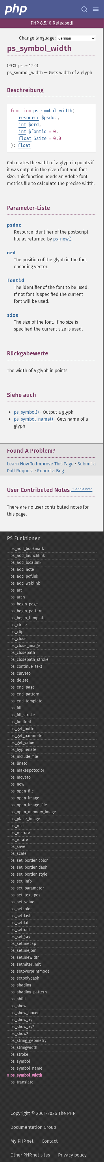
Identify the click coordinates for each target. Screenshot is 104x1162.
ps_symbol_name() (33, 419)
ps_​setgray (20, 936)
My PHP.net (22, 1141)
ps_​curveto (20, 673)
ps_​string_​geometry (28, 1040)
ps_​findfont (20, 721)
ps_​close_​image (25, 645)
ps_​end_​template (26, 701)
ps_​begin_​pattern (26, 611)
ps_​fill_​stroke (22, 715)
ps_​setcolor (21, 909)
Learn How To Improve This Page (40, 464)
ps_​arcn (17, 597)
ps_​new (17, 784)
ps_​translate (22, 1082)
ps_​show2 (19, 1033)
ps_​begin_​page (24, 604)
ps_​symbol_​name (26, 1068)
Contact (50, 1141)
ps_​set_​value (22, 902)
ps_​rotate (19, 839)
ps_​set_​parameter (27, 888)
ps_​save (17, 846)
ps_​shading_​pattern (28, 992)
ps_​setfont (20, 929)
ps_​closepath (22, 652)
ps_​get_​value (22, 742)
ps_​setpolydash (24, 978)
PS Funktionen (24, 538)
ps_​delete (19, 680)
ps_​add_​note (22, 569)
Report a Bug (50, 470)
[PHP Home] (16, 9)
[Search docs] (84, 9)
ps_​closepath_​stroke (29, 659)
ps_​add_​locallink (25, 562)
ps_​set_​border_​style (28, 874)
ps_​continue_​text (26, 666)
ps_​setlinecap (23, 943)
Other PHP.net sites (30, 1155)
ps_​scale (18, 853)
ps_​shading (20, 985)
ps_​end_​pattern (24, 694)
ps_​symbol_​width (26, 1075)
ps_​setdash (20, 915)
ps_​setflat (19, 922)
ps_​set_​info (21, 881)
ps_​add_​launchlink (27, 555)
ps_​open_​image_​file (28, 805)
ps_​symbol (20, 1061)
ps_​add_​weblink (25, 583)
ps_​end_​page (22, 687)
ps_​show (18, 1006)
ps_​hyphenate (23, 749)
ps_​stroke (19, 1054)
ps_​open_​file (22, 791)
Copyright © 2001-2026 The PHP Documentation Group (42, 1120)
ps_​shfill (18, 999)
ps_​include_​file (24, 756)
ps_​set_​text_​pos (25, 895)
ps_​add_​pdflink (24, 576)
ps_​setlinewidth (25, 957)
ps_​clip (16, 631)
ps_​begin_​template (28, 617)
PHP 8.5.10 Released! (52, 23)
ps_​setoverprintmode (30, 971)
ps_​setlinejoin (23, 950)
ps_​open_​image (24, 798)
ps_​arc (16, 590)
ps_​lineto (18, 763)
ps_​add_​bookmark (27, 548)
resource (28, 117)
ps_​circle (18, 624)
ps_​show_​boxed (25, 1012)
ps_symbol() (26, 412)
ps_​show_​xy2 (22, 1026)
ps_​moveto (20, 777)
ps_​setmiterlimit (25, 964)
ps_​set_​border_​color (29, 860)
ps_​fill (15, 708)
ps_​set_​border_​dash (28, 867)
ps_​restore (20, 832)
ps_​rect (17, 825)
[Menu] (96, 9)
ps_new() (62, 239)
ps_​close (18, 638)
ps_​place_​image (25, 818)
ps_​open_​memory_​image (33, 812)
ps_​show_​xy (21, 1019)
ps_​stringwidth (23, 1047)
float (24, 138)
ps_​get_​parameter (27, 735)
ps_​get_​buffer (23, 728)
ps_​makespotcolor (27, 770)
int (22, 124)
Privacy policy (72, 1155)
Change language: (37, 38)
